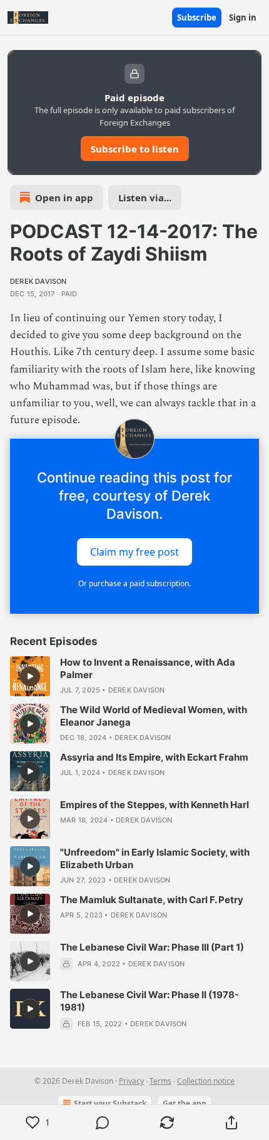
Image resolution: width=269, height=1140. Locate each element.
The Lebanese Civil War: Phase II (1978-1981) (149, 1001)
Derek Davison (38, 281)
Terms (160, 1081)
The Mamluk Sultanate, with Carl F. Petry (151, 900)
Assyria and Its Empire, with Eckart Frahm (154, 757)
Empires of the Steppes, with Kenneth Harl (154, 805)
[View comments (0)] (102, 1122)
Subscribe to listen (135, 148)
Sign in (242, 17)
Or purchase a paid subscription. (134, 583)
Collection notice (206, 1081)
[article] (134, 676)
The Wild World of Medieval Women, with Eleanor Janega (153, 716)
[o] (30, 676)
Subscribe (196, 17)
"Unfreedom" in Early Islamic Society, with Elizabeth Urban (155, 858)
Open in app (64, 197)
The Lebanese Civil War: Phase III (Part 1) (152, 947)
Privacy (131, 1081)
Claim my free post (134, 552)
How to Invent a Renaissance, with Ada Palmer (147, 668)
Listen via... (144, 197)
